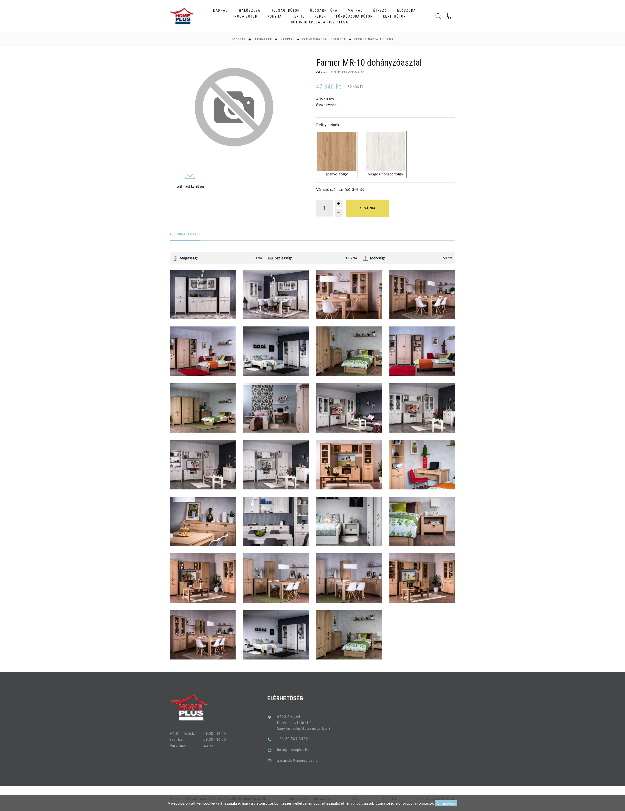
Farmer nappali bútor (373, 39)
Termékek (263, 39)
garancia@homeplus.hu (297, 760)
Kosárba (368, 208)
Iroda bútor (245, 16)
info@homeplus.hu (293, 749)
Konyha (275, 16)
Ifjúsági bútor (285, 10)
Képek (320, 16)
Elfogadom (446, 803)
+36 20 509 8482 (292, 738)
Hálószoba (250, 10)
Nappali (221, 10)
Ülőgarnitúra (324, 10)
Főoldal (239, 39)
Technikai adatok (185, 234)
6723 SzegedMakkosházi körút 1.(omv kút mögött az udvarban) (303, 722)
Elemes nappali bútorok (324, 39)
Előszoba (406, 10)
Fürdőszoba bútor (354, 16)
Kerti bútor (394, 16)
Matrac (355, 10)
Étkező (380, 10)
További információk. (417, 803)
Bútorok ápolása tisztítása (319, 22)
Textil (298, 16)
